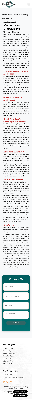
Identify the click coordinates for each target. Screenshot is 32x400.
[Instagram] (7, 381)
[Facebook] (4, 381)
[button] (28, 4)
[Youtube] (11, 381)
